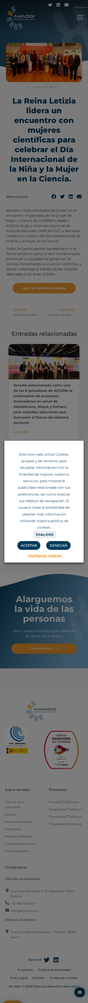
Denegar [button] (58, 545)
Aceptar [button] (29, 545)
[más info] (45, 534)
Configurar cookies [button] (45, 555)
